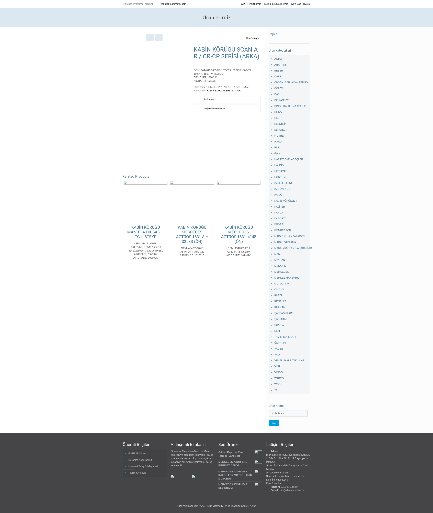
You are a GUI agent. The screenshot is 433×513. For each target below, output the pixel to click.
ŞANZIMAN (281, 319)
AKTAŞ (278, 58)
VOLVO (278, 372)
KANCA (278, 212)
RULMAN (279, 307)
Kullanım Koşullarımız (276, 3)
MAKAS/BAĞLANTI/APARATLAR (291, 248)
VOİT (277, 366)
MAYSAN (279, 259)
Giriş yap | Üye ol (300, 3)
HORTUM (280, 177)
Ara (274, 423)
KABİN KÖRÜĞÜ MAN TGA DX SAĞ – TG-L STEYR (145, 232)
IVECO (278, 194)
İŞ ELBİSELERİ (283, 183)
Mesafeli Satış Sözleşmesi (143, 466)
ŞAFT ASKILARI (283, 313)
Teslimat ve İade (137, 472)
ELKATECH (281, 129)
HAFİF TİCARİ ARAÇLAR (288, 159)
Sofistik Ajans (248, 505)
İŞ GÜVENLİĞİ (282, 188)
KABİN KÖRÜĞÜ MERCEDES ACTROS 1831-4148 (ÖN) (238, 234)
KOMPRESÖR (282, 230)
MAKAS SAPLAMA (285, 242)
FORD (278, 141)
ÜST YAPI (280, 342)
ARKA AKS (280, 64)
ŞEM (277, 330)
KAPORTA (280, 218)
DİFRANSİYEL (282, 100)
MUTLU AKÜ (281, 283)
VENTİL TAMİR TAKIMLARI (289, 360)
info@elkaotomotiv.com (173, 3)
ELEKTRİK (280, 123)
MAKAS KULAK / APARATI (289, 236)
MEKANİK (280, 265)
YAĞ (277, 390)
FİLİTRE (279, 135)
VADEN (278, 348)
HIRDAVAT (280, 171)
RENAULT (280, 301)
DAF (276, 94)
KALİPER (279, 206)
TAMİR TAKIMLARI (285, 336)
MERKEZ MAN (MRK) (287, 277)
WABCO (279, 378)
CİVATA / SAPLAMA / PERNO (291, 82)
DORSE (278, 112)
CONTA (278, 88)
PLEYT (278, 295)
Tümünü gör (252, 38)
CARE (277, 76)
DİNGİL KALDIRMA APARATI (290, 106)
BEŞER (278, 70)
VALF (277, 354)
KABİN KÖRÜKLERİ (218, 90)
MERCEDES (281, 271)
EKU (277, 117)
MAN (277, 254)
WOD (277, 384)
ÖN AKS (279, 289)
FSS (276, 147)
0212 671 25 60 (289, 486)
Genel (277, 153)
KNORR (279, 224)
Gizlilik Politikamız (251, 3)
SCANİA (236, 90)
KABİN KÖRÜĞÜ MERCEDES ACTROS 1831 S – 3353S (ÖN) (192, 234)
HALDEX (279, 165)
